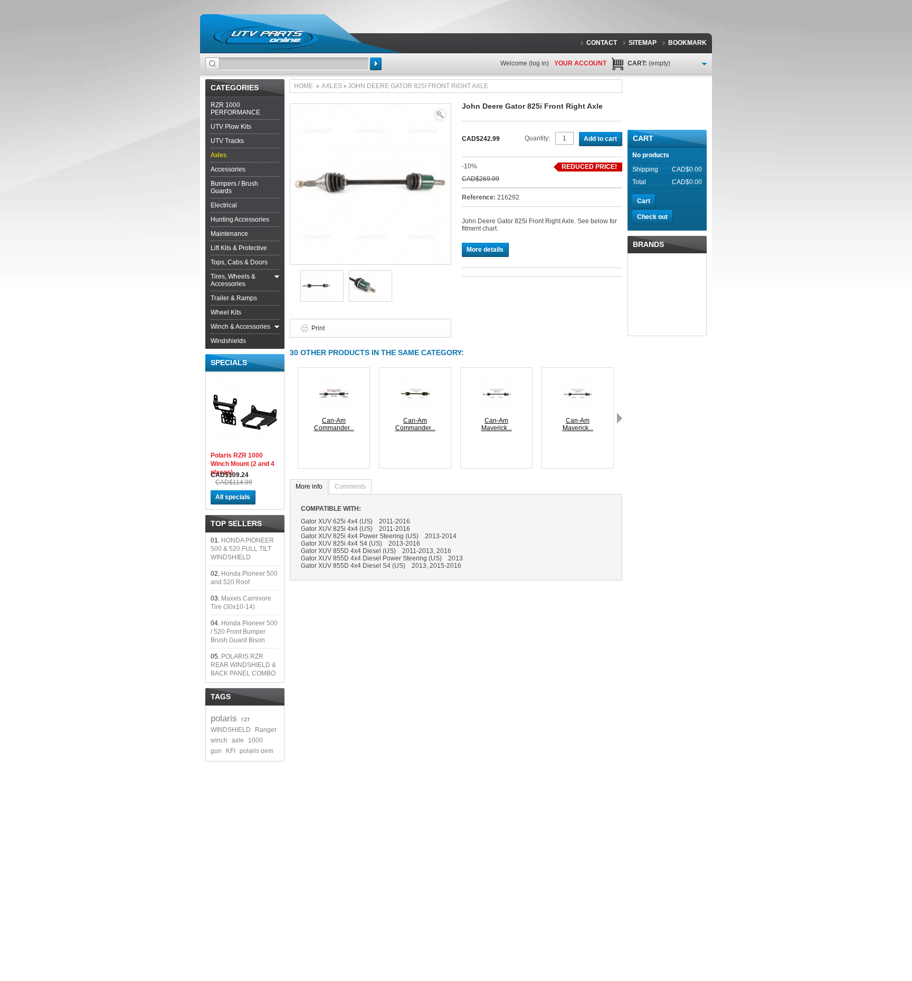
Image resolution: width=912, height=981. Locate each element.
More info (309, 486)
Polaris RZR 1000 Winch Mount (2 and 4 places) (242, 464)
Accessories (228, 169)
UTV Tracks (227, 141)
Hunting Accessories (240, 219)
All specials (232, 497)
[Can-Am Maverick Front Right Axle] (578, 382)
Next (619, 418)
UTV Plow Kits (231, 126)
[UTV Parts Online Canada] (265, 37)
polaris (224, 718)
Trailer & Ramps (234, 298)
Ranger (266, 730)
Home (303, 86)
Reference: (479, 197)
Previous (292, 418)
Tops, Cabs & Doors (239, 262)
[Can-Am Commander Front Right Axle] (334, 382)
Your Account (580, 63)
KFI (230, 751)
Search (376, 64)
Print (318, 328)
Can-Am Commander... (334, 424)
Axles (218, 155)
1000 (255, 740)
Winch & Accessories (240, 326)
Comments (350, 486)
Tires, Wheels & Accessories (233, 280)
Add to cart (600, 138)
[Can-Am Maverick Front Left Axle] (496, 382)
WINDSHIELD (231, 730)
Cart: (649, 63)
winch (219, 740)
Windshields (228, 341)
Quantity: (537, 138)
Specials (229, 362)
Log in (539, 63)
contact (601, 42)
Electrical (224, 205)
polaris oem (256, 751)
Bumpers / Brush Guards (234, 187)
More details (485, 249)
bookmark (687, 42)
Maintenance (229, 233)
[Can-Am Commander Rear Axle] (415, 382)
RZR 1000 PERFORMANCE (235, 108)
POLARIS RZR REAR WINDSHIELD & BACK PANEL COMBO (243, 665)
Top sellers (236, 523)
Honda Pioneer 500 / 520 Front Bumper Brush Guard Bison (244, 632)
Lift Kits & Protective (239, 248)
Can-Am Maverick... (496, 424)
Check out (652, 217)
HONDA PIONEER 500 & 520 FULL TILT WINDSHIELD (242, 549)
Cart (643, 138)
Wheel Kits (226, 312)
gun (216, 751)
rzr (245, 719)
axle (238, 740)
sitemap (643, 42)
